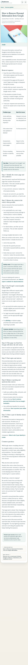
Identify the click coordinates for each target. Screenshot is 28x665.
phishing (8, 320)
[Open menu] (25, 2)
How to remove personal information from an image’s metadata (14, 401)
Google (3, 44)
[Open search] (22, 2)
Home (2, 7)
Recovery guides (9, 7)
